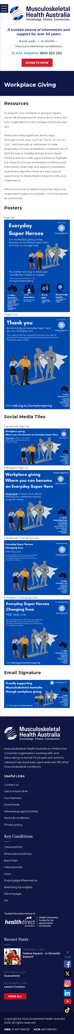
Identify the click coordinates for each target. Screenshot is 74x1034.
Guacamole (12, 975)
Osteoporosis (13, 867)
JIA (6, 900)
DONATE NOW (37, 63)
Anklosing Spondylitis (18, 887)
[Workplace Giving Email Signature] (37, 694)
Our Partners (12, 798)
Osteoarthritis (13, 847)
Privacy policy (13, 824)
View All (15, 996)
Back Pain (10, 860)
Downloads (11, 804)
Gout (7, 873)
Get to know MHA (16, 791)
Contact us (11, 784)
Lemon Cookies (14, 986)
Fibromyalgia (13, 893)
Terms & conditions (16, 817)
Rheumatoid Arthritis (17, 853)
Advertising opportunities (21, 811)
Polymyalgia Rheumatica (20, 880)
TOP (67, 957)
